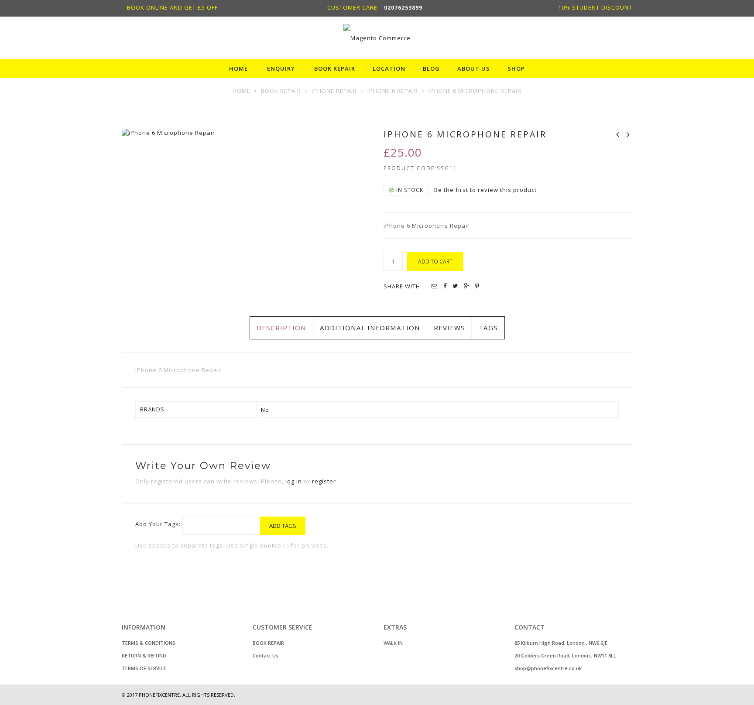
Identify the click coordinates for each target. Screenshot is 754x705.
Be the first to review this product (485, 190)
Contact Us (265, 655)
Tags (488, 327)
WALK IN (393, 643)
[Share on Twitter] (455, 286)
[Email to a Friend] (435, 286)
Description (281, 327)
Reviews (449, 327)
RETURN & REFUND (144, 655)
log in (293, 481)
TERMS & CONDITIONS (148, 643)
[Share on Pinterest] (477, 286)
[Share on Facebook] (445, 286)
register (324, 481)
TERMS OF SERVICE (144, 668)
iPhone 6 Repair (392, 91)
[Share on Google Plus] (467, 286)
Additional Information (370, 327)
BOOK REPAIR (268, 643)
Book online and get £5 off (172, 7)
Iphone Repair (334, 91)
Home (241, 91)
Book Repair (281, 91)
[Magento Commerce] (377, 37)
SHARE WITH (402, 286)
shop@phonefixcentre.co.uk (548, 668)
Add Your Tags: (158, 524)
